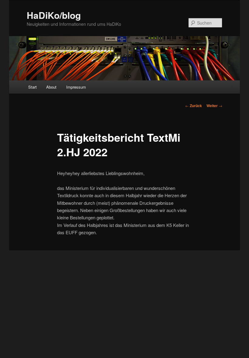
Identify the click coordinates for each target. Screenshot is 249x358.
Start (32, 87)
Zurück (193, 105)
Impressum (76, 87)
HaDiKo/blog (54, 15)
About (51, 87)
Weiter (214, 105)
